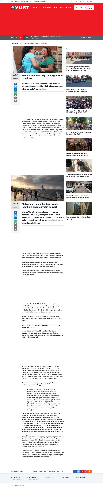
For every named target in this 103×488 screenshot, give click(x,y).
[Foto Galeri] (91, 1)
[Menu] (76, 7)
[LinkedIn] (15, 89)
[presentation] (17, 37)
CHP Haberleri (16, 477)
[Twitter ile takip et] (78, 471)
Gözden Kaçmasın (45, 7)
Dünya (62, 7)
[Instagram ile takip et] (86, 471)
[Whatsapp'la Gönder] (15, 92)
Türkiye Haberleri (48, 477)
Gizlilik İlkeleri (52, 471)
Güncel (35, 7)
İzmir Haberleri (17, 480)
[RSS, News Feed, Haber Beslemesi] (90, 471)
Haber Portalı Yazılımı (19, 485)
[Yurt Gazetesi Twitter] (76, 1)
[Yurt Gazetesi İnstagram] (84, 1)
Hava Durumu (43, 1)
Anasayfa (34, 471)
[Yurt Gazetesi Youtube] (80, 1)
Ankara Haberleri (80, 477)
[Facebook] (15, 84)
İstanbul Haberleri (64, 477)
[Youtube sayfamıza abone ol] (82, 471)
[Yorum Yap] (15, 101)
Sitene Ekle (36, 1)
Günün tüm (86, 37)
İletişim (45, 471)
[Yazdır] (15, 98)
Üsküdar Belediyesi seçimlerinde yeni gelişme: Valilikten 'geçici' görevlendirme (47, 37)
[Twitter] (15, 87)
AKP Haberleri (32, 477)
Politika (55, 7)
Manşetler (17, 1)
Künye (40, 471)
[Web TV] (87, 1)
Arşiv (31, 1)
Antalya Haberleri (33, 480)
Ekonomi (68, 7)
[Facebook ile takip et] (75, 471)
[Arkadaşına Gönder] (15, 95)
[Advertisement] (51, 23)
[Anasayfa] (12, 1)
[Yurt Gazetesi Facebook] (73, 1)
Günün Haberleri (24, 1)
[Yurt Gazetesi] (20, 7)
